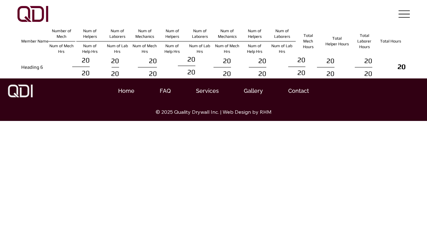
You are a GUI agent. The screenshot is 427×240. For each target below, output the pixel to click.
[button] (207, 91)
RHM (266, 112)
